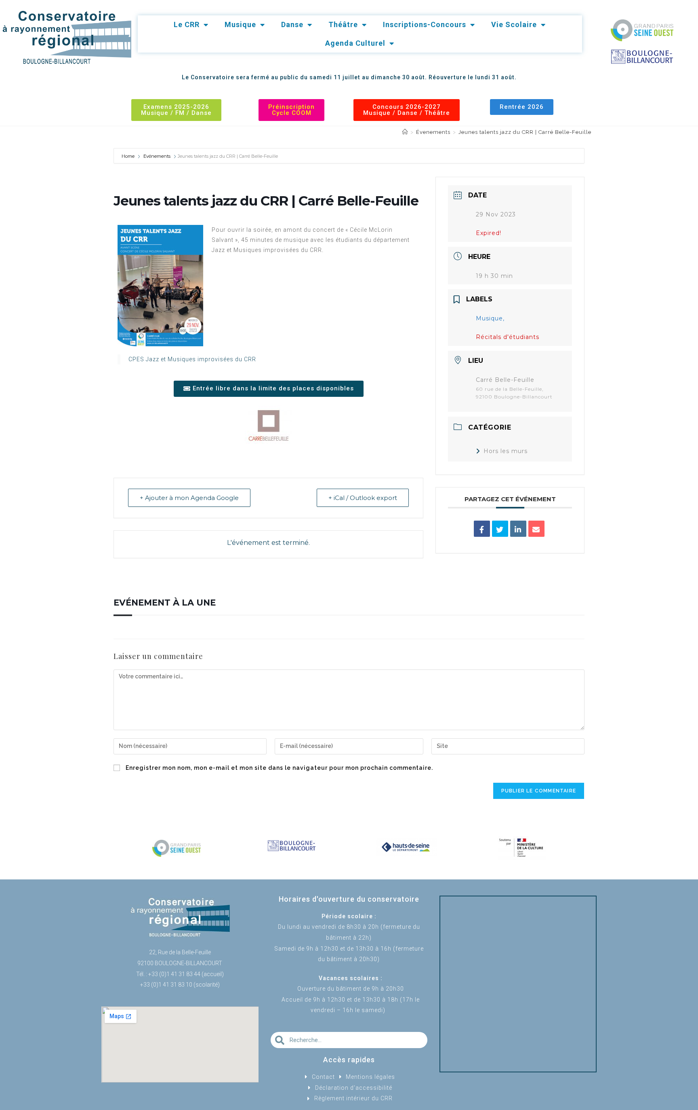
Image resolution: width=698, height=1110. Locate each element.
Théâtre (343, 24)
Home (129, 156)
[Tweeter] (500, 529)
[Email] (536, 529)
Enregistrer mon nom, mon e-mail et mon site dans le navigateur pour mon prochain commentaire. (279, 768)
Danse (292, 24)
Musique (240, 24)
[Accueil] (405, 132)
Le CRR (187, 24)
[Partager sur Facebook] (482, 529)
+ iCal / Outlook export (362, 498)
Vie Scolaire (514, 24)
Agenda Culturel (355, 43)
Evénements (156, 156)
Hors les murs (506, 451)
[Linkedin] (518, 529)
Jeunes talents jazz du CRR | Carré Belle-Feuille (524, 132)
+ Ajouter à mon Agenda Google (189, 498)
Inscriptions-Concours (424, 24)
